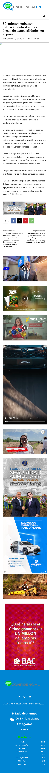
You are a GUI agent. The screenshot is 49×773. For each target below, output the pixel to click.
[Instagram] (24, 697)
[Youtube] (30, 697)
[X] (19, 220)
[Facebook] (13, 220)
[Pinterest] (25, 220)
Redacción (9, 39)
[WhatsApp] (31, 220)
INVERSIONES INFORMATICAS (30, 703)
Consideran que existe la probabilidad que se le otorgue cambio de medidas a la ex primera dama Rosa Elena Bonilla (36, 239)
